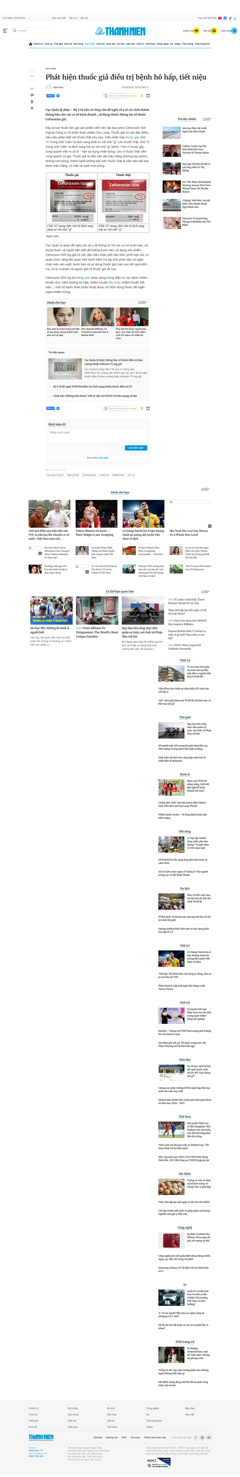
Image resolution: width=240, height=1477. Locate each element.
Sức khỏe (90, 44)
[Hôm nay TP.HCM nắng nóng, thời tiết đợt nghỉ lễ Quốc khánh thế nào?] (171, 787)
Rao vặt (189, 1414)
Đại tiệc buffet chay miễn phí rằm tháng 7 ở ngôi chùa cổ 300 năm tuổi (198, 843)
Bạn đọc (190, 1408)
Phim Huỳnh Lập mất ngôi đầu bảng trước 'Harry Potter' (181, 987)
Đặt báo (98, 1437)
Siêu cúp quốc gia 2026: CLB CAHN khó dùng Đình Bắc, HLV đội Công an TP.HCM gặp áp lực (183, 1158)
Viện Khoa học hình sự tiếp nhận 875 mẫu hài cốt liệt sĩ (183, 690)
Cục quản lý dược (55, 475)
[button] (32, 71)
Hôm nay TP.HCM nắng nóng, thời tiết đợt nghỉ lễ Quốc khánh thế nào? (198, 785)
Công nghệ (163, 44)
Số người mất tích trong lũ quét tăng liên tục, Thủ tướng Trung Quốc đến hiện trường (183, 747)
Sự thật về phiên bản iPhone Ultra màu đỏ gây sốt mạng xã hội (198, 1237)
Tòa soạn (135, 1437)
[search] (33, 31)
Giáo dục (111, 44)
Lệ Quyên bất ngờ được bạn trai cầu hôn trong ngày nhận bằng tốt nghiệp (199, 1014)
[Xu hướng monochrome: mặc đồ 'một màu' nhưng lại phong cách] (171, 1355)
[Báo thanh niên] (120, 30)
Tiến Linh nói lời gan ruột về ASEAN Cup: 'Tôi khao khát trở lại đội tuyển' (183, 1147)
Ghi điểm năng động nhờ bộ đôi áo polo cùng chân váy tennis (183, 1384)
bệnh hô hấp (73, 475)
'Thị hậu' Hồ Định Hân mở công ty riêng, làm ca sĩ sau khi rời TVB (184, 975)
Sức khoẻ (73, 1414)
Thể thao (150, 44)
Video (177, 44)
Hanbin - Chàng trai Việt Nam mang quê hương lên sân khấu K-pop (184, 1032)
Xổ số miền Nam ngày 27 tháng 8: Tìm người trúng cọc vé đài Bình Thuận (183, 873)
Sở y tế (131, 475)
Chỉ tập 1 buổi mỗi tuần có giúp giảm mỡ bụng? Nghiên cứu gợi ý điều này (184, 1212)
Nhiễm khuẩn (118, 475)
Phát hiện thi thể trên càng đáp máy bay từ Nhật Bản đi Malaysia (182, 759)
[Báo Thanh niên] (41, 1437)
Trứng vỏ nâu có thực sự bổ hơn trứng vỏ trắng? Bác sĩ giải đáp (199, 1183)
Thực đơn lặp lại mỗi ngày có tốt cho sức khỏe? (184, 1202)
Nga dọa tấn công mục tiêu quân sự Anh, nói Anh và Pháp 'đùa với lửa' (199, 728)
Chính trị (38, 44)
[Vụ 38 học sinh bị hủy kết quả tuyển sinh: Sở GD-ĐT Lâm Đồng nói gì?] (171, 1073)
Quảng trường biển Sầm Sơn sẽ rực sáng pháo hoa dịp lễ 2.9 (183, 930)
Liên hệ (84, 18)
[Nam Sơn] (49, 87)
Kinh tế (68, 44)
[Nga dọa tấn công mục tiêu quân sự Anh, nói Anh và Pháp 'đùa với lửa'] (171, 730)
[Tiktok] (230, 18)
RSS (124, 1437)
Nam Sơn (58, 87)
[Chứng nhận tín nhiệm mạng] (158, 1463)
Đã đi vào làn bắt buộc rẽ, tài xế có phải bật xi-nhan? (183, 1326)
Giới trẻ (100, 44)
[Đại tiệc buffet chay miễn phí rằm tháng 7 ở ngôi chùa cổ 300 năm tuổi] (171, 844)
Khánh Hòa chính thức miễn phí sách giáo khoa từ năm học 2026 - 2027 (184, 1101)
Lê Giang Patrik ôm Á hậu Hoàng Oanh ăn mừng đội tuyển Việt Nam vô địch (199, 957)
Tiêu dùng (187, 44)
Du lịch (121, 44)
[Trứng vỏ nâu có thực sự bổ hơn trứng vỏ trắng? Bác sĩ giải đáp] (171, 1187)
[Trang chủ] (30, 44)
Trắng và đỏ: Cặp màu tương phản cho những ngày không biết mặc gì (183, 1372)
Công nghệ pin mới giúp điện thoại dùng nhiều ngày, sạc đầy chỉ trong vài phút (184, 1257)
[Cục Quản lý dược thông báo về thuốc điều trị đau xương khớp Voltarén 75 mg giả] (65, 368)
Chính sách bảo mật (155, 1437)
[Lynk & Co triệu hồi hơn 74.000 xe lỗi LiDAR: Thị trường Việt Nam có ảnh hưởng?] (171, 1297)
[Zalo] (236, 18)
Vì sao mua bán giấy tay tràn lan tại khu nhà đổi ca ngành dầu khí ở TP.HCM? (199, 671)
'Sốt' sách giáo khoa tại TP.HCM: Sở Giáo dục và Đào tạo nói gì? (184, 702)
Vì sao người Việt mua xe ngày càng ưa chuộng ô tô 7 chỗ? (181, 1315)
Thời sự (48, 44)
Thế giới (58, 44)
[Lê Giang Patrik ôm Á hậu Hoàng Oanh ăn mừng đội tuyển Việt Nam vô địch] (171, 958)
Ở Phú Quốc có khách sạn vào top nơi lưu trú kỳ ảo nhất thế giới (184, 918)
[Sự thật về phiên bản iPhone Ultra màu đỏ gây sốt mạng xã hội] (171, 1240)
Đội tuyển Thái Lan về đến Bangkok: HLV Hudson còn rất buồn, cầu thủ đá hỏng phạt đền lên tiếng (199, 1130)
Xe (171, 44)
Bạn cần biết (59, 18)
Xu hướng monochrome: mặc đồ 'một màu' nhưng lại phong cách (198, 1353)
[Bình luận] (32, 95)
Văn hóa (130, 44)
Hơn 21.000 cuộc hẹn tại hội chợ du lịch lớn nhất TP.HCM (199, 898)
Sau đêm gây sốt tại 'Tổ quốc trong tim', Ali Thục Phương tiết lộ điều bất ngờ (182, 1044)
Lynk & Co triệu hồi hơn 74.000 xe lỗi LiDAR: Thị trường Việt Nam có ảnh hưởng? (198, 1298)
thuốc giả (132, 137)
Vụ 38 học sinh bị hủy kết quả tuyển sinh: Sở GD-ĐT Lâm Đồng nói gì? (199, 1071)
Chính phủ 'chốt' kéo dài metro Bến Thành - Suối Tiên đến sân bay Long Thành (182, 804)
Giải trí (140, 44)
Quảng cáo (112, 1437)
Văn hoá (111, 1414)
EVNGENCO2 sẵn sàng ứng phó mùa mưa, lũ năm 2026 (182, 861)
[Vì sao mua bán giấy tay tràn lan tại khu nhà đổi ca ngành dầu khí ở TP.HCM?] (171, 673)
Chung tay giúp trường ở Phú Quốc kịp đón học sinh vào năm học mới (184, 1089)
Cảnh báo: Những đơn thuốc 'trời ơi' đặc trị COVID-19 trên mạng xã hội (95, 396)
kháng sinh (82, 278)
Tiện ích (73, 18)
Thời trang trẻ (202, 44)
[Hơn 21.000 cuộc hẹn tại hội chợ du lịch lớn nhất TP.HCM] (171, 901)
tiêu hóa (114, 282)
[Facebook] (225, 18)
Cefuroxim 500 (89, 475)
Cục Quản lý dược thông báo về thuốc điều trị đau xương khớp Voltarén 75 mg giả (113, 362)
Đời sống (78, 44)
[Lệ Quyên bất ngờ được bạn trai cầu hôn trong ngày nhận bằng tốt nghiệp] (171, 1015)
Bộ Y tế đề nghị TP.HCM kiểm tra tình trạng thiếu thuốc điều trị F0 (92, 386)
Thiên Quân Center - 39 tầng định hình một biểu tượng (182, 816)
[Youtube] (220, 18)
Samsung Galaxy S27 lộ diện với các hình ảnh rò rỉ (183, 1269)
